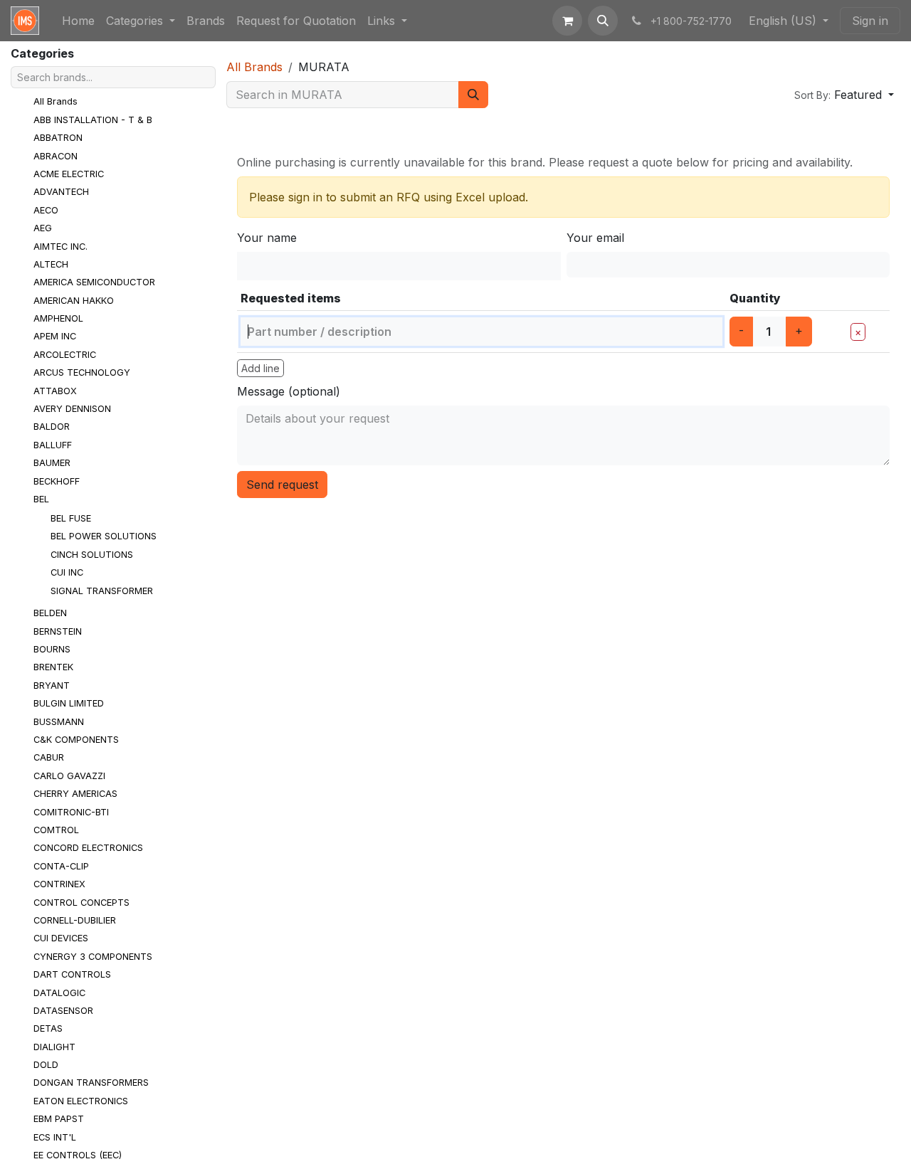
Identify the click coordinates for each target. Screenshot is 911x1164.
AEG (42, 228)
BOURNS (51, 649)
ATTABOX (55, 391)
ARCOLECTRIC (64, 354)
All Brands (55, 101)
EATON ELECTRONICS (80, 1101)
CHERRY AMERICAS (75, 793)
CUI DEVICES (60, 938)
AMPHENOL (58, 318)
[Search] (473, 94)
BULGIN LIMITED (68, 703)
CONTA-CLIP (61, 866)
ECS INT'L (54, 1137)
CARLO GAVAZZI (69, 776)
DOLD (45, 1064)
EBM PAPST (58, 1118)
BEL (41, 499)
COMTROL (56, 830)
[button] (603, 21)
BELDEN (50, 613)
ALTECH (50, 264)
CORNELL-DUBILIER (74, 920)
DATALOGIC (59, 993)
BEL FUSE (71, 518)
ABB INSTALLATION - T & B (92, 120)
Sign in (870, 21)
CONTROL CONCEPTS (81, 902)
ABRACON (55, 156)
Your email (595, 238)
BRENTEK (53, 667)
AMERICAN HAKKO (73, 300)
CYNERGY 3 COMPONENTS (92, 956)
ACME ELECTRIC (68, 174)
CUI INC (67, 572)
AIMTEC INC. (60, 246)
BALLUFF (52, 445)
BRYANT (51, 685)
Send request (282, 484)
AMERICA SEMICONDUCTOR (94, 282)
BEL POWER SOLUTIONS (104, 536)
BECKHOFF (56, 481)
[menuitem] (78, 20)
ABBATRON (58, 137)
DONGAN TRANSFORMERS (91, 1082)
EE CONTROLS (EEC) (77, 1155)
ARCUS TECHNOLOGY (81, 372)
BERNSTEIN (57, 631)
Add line (260, 368)
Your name (267, 238)
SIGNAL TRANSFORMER (102, 591)
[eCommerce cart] (567, 21)
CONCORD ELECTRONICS (88, 847)
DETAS (48, 1028)
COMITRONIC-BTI (71, 812)
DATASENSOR (63, 1010)
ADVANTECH (61, 191)
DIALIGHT (54, 1047)
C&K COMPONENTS (76, 739)
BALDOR (51, 426)
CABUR (48, 757)
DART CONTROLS (72, 974)
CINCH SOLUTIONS (92, 554)
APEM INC (54, 336)
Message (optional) (288, 391)
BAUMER (51, 462)
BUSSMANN (58, 721)
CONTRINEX (59, 884)
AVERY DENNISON (72, 408)
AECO (45, 210)
